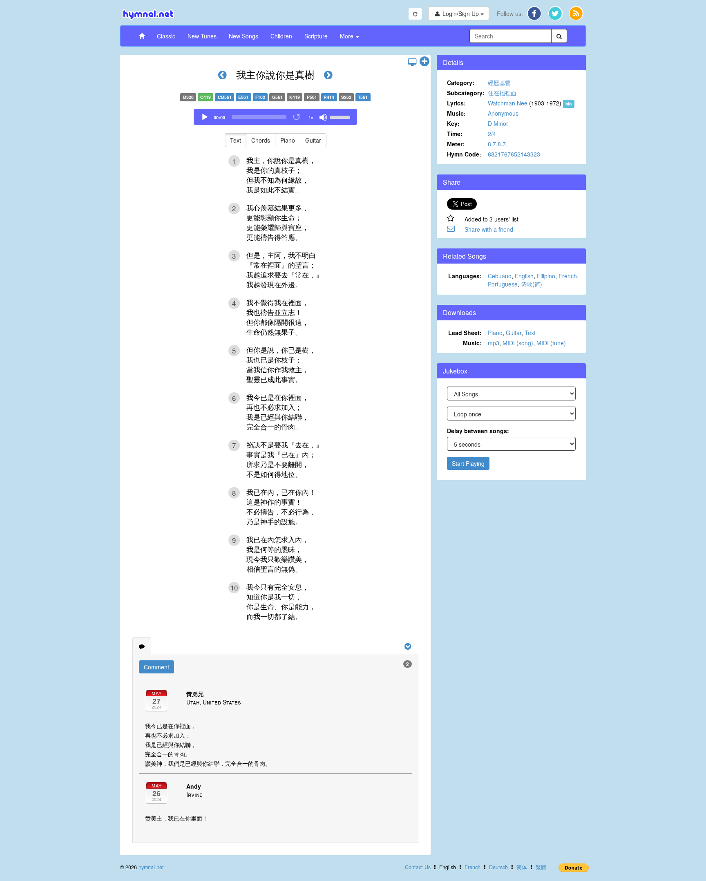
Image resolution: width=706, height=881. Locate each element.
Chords (260, 140)
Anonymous (503, 113)
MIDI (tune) (551, 343)
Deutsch (498, 867)
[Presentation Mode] (412, 62)
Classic (166, 36)
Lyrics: (456, 103)
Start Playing (468, 463)
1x (310, 117)
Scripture (316, 36)
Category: (460, 82)
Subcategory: (466, 93)
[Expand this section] (424, 61)
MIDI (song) (518, 343)
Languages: (465, 276)
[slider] (341, 116)
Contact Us (418, 867)
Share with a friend (489, 229)
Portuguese (503, 284)
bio (568, 104)
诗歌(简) (531, 284)
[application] (275, 117)
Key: (453, 123)
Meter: (456, 144)
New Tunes (202, 36)
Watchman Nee (507, 103)
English (524, 276)
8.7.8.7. (497, 144)
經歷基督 (499, 82)
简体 (521, 867)
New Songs (243, 36)
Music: (456, 113)
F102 (260, 97)
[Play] (205, 117)
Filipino (546, 276)
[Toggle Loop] (297, 117)
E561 (243, 97)
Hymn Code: (464, 154)
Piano (287, 140)
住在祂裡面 (502, 93)
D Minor (498, 123)
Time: (454, 134)
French (568, 276)
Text (235, 140)
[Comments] (141, 646)
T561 (363, 97)
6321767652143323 (514, 154)
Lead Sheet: (465, 333)
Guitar (313, 140)
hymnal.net (151, 867)
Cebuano (500, 276)
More (347, 36)
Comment (156, 667)
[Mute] (323, 117)
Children (281, 36)
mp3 (493, 343)
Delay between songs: (478, 431)
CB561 (225, 97)
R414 (329, 97)
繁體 (541, 867)
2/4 (492, 134)
